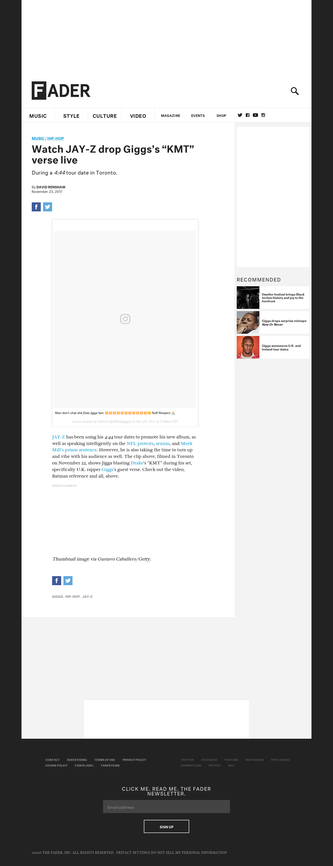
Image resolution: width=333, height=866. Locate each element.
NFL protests (140, 443)
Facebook (209, 759)
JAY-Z (58, 437)
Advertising (77, 759)
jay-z (87, 596)
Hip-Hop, (73, 596)
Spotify (215, 765)
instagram (263, 115)
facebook (247, 115)
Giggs (107, 469)
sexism (163, 443)
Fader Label (84, 765)
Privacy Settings (133, 853)
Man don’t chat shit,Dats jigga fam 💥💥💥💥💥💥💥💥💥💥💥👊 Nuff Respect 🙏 (115, 413)
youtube (255, 115)
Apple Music (280, 759)
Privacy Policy (134, 759)
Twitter (240, 115)
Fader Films (110, 765)
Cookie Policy (56, 765)
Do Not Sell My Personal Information (189, 853)
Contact (52, 759)
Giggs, (58, 596)
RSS (231, 765)
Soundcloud (191, 765)
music (38, 138)
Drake (137, 463)
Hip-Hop (55, 138)
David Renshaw (50, 186)
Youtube (231, 759)
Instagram (255, 759)
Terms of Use (104, 759)
